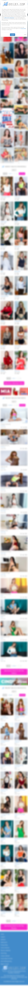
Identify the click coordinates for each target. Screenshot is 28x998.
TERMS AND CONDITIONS (9, 17)
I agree (12, 34)
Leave (25, 34)
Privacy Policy (23, 28)
